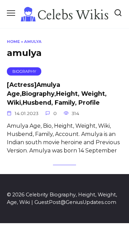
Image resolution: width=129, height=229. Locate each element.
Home (13, 41)
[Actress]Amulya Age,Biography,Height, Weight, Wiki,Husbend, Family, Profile (57, 93)
